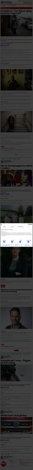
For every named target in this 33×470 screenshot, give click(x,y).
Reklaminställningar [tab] (20, 226)
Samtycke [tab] (4, 226)
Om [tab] (28, 226)
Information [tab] (12, 226)
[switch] (12, 242)
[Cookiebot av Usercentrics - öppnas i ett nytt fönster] (28, 224)
